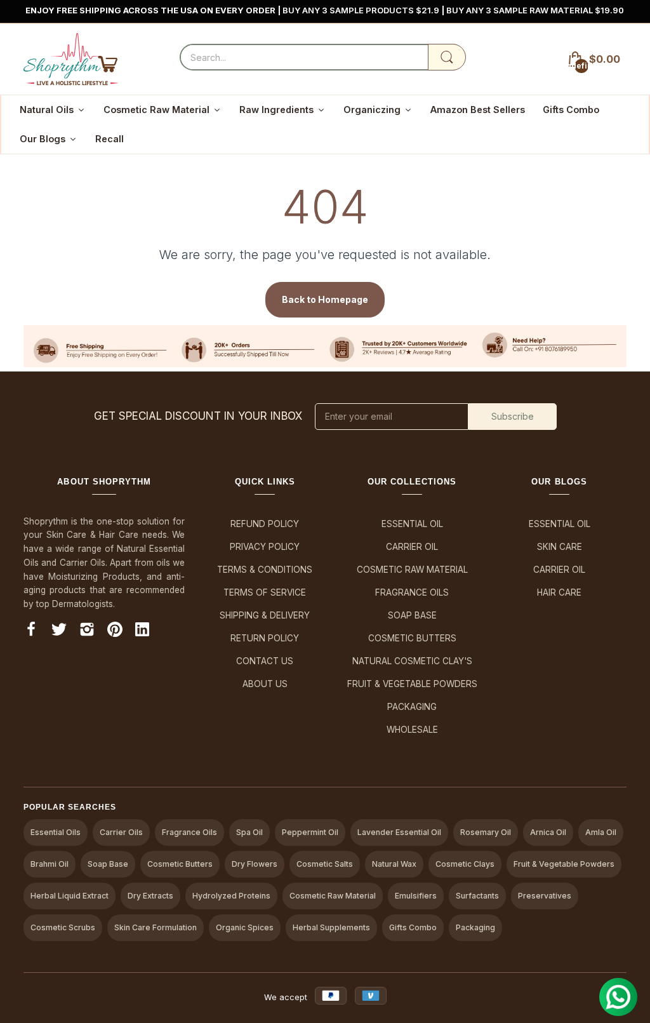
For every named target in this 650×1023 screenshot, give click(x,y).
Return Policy (264, 638)
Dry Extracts (150, 895)
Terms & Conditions (264, 570)
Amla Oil (600, 832)
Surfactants (477, 895)
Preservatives (544, 895)
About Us (265, 684)
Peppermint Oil (310, 832)
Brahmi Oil (49, 864)
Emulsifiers (416, 895)
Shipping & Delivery (265, 615)
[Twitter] (59, 631)
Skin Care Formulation (155, 927)
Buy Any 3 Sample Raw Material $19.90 (536, 10)
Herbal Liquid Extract (69, 895)
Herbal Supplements (331, 927)
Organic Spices (245, 927)
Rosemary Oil (485, 832)
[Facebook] (31, 631)
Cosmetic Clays (464, 864)
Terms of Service (264, 592)
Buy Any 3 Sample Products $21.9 (362, 10)
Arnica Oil (548, 832)
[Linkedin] (142, 631)
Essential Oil (412, 524)
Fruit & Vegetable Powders (412, 684)
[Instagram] (87, 631)
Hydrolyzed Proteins (231, 895)
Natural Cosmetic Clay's (412, 661)
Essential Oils (55, 832)
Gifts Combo (413, 927)
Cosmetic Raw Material (412, 570)
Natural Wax (394, 864)
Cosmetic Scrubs (62, 927)
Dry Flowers (254, 864)
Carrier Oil (412, 547)
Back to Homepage (325, 299)
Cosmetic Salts (324, 864)
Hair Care (559, 592)
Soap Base (412, 615)
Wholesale (412, 730)
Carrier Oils (121, 832)
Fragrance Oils (412, 592)
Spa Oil (249, 832)
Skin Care (559, 547)
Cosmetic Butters (412, 638)
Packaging (412, 707)
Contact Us (264, 661)
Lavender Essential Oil (399, 832)
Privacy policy (265, 547)
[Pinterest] (115, 631)
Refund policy (264, 524)
